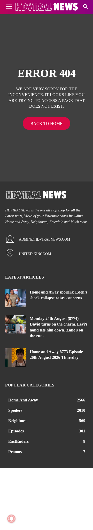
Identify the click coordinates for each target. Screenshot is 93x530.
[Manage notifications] (11, 519)
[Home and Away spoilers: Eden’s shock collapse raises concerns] (15, 298)
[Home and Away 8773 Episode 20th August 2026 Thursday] (15, 357)
